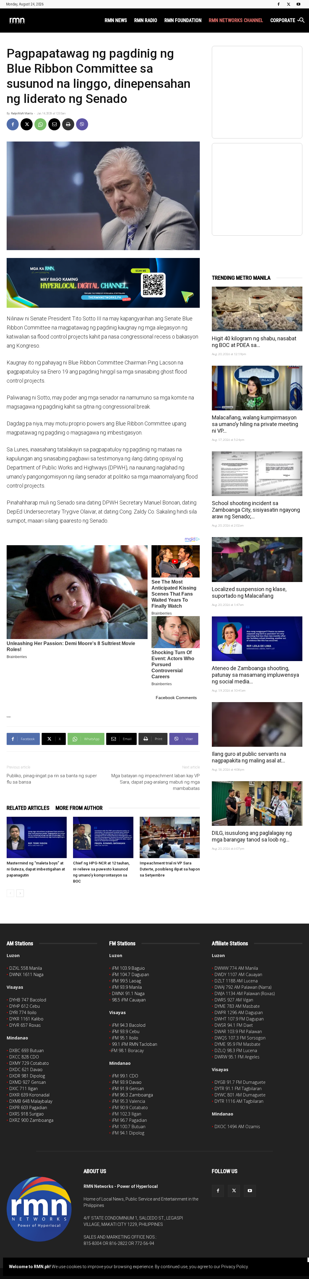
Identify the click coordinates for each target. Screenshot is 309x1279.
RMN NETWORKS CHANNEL (236, 20)
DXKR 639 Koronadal (29, 1095)
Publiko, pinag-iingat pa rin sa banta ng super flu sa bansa (52, 779)
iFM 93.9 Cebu (125, 1031)
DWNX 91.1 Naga (128, 993)
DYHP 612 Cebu (24, 1006)
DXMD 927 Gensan (27, 1082)
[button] (302, 21)
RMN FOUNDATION (183, 20)
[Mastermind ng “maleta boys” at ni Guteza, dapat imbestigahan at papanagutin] (37, 837)
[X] (288, 4)
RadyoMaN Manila (22, 113)
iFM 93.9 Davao (127, 1082)
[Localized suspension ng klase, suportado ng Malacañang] (257, 559)
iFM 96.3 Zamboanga (132, 1095)
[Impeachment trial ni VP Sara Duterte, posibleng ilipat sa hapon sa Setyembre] (170, 837)
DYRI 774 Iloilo (23, 1012)
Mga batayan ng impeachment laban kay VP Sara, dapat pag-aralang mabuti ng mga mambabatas (155, 782)
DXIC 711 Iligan (23, 1088)
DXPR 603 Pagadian (28, 1107)
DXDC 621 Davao (26, 1069)
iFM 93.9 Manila (127, 987)
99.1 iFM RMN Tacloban (134, 1044)
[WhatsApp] (40, 124)
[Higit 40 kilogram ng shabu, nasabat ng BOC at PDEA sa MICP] (257, 309)
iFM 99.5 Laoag (126, 981)
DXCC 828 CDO (24, 1057)
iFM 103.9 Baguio (128, 968)
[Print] (68, 124)
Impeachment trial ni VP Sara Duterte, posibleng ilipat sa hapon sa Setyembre (170, 869)
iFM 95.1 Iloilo (125, 1038)
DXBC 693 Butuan (26, 1050)
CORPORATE (282, 20)
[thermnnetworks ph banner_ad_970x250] (103, 283)
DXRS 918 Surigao (26, 1114)
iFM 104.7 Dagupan (130, 974)
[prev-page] (10, 893)
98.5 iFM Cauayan (129, 1000)
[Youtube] (298, 4)
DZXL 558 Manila (25, 968)
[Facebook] (278, 4)
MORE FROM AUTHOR (79, 808)
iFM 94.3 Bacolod (128, 1025)
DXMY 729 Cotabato (29, 1063)
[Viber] (82, 124)
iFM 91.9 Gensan (128, 1088)
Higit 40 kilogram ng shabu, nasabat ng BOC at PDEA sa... (254, 341)
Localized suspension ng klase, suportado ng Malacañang (249, 592)
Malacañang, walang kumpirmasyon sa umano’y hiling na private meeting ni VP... (255, 424)
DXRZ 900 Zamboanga (31, 1120)
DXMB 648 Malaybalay (30, 1101)
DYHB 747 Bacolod (27, 1000)
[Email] (54, 124)
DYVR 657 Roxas (25, 1025)
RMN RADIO (145, 20)
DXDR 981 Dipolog (27, 1076)
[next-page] (20, 893)
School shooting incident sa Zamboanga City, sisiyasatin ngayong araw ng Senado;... (256, 510)
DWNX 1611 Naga (26, 974)
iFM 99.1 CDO (125, 1076)
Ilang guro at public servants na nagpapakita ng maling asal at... (249, 757)
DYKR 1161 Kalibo (26, 1019)
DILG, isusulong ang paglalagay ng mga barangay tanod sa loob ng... (252, 836)
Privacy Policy (234, 1266)
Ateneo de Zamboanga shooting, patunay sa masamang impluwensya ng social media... (255, 675)
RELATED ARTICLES (28, 808)
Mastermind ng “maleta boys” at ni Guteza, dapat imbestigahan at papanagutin (36, 869)
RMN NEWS (116, 20)
